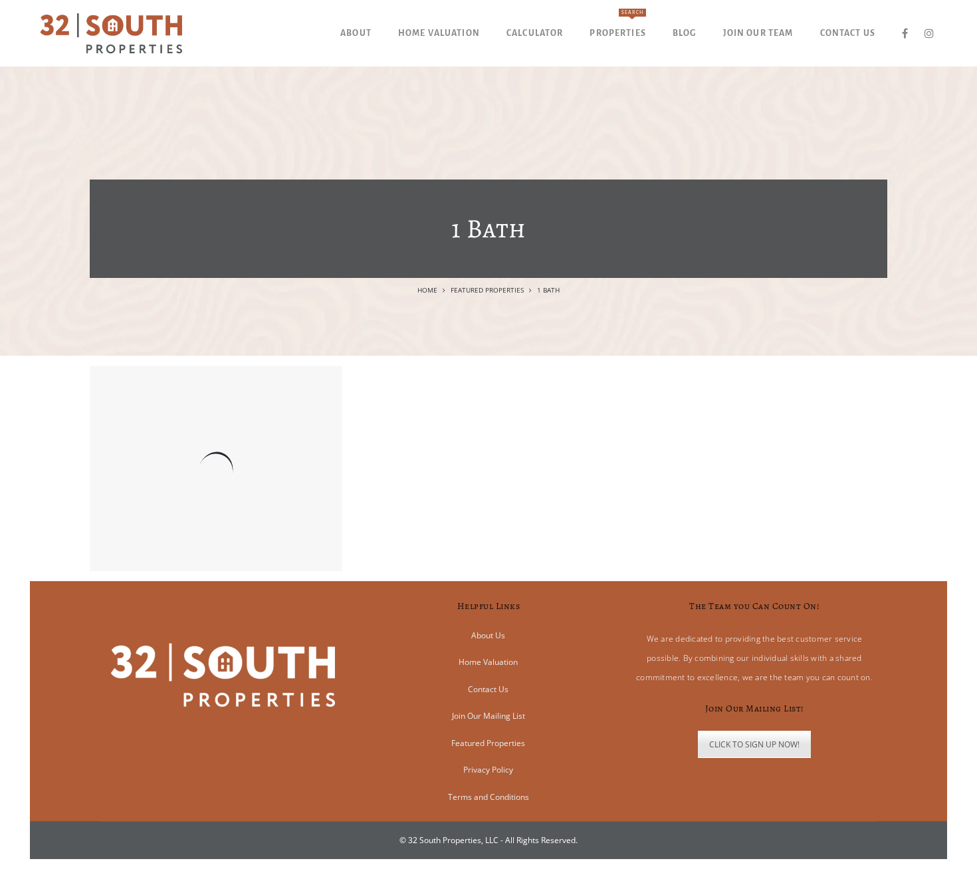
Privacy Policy (488, 769)
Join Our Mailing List (488, 715)
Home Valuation (488, 662)
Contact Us (488, 689)
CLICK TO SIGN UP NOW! (754, 744)
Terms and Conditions (488, 797)
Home (427, 290)
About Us (488, 635)
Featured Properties (487, 290)
